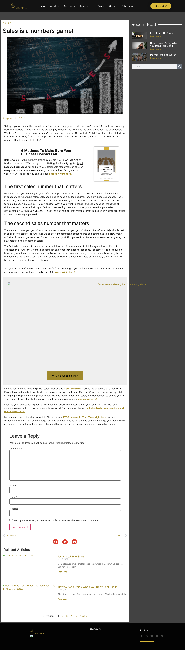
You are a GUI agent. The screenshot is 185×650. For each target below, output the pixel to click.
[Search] (179, 66)
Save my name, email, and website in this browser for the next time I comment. (55, 520)
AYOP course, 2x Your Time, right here (84, 417)
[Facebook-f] (141, 636)
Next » (83, 616)
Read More (62, 572)
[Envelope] (157, 636)
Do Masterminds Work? (163, 54)
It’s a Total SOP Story (71, 556)
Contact (113, 6)
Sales (7, 23)
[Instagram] (146, 636)
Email (13, 497)
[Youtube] (152, 636)
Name (13, 485)
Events (101, 6)
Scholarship (127, 6)
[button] (55, 541)
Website (13, 509)
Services (68, 6)
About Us (54, 6)
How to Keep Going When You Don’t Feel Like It (87, 586)
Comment (15, 448)
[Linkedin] (162, 636)
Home (42, 6)
